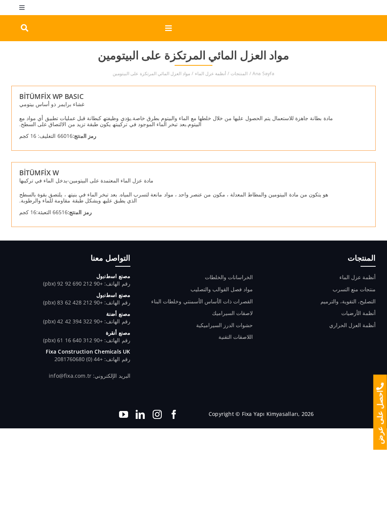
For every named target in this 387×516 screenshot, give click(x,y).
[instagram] (157, 414)
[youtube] (123, 414)
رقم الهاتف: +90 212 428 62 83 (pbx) (86, 302)
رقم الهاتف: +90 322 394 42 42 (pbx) (86, 321)
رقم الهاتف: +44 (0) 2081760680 (92, 359)
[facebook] (173, 414)
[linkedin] (140, 414)
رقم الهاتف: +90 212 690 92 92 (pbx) (86, 283)
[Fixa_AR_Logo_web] (343, 17)
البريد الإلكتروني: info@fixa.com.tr (89, 375)
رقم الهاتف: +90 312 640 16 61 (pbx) (86, 340)
